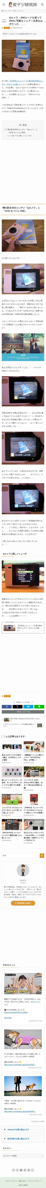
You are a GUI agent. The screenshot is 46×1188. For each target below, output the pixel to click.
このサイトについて (11, 1181)
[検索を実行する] (42, 855)
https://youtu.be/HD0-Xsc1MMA (16, 1012)
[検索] (32, 1170)
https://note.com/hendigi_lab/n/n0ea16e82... (20, 1065)
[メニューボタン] (3, 4)
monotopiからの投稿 (37, 1121)
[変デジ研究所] (23, 4)
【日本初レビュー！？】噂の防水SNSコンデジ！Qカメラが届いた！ (29, 628)
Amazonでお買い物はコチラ (18, 1129)
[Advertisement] (23, 170)
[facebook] (13, 1170)
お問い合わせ (22, 1181)
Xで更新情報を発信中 (23, 903)
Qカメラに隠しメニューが (21, 136)
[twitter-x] (17, 1170)
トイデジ (6, 27)
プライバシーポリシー (34, 1181)
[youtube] (21, 1170)
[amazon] (24, 1170)
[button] (7, 706)
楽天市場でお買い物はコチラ (18, 1139)
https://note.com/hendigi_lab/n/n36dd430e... (20, 1111)
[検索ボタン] (42, 4)
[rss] (28, 1170)
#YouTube (8, 1018)
